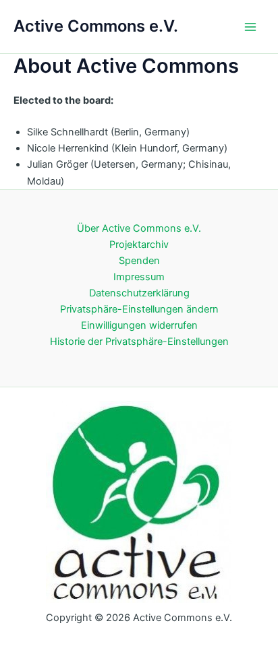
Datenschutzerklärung (139, 293)
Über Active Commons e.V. (139, 228)
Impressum (139, 277)
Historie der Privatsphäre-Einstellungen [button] (139, 341)
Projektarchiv (139, 244)
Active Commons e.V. (95, 26)
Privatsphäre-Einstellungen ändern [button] (139, 309)
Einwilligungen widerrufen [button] (139, 325)
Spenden (139, 261)
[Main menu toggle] (250, 27)
